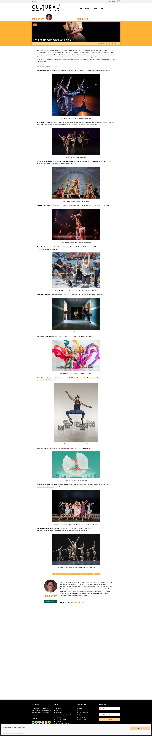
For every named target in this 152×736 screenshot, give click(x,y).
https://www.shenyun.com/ (82, 448)
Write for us (59, 712)
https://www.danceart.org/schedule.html (91, 70)
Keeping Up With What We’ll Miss (52, 40)
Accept (140, 728)
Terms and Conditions (62, 719)
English (35, 1)
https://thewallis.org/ (47, 124)
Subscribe (59, 717)
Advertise (58, 708)
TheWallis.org (91, 294)
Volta (62, 574)
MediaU (79, 710)
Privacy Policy (60, 721)
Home (81, 8)
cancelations (76, 574)
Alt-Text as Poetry (82, 717)
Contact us (59, 710)
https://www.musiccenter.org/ (46, 487)
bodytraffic (56, 574)
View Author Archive (50, 601)
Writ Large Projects (82, 712)
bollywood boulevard (87, 574)
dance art (97, 574)
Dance (35, 25)
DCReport (79, 708)
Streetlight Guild (81, 719)
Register (113, 1)
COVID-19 (68, 574)
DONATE (95, 8)
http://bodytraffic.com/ (61, 124)
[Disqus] (76, 631)
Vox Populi (79, 715)
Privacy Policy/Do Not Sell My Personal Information (13, 732)
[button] (101, 44)
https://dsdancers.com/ (44, 249)
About (102, 8)
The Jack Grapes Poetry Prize (64, 715)
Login (108, 1)
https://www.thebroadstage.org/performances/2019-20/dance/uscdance (58, 530)
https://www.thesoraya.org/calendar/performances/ (54, 163)
